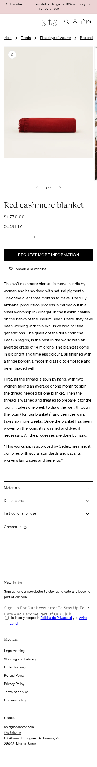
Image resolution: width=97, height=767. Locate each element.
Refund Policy (14, 676)
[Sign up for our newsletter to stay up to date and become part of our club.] (87, 608)
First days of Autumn (55, 38)
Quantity (13, 227)
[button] (6, 22)
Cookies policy (15, 700)
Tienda (26, 38)
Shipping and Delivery (20, 659)
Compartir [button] (12, 527)
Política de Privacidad (56, 618)
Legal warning (14, 651)
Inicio (8, 38)
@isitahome (12, 732)
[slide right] (60, 187)
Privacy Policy (14, 684)
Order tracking (15, 667)
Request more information (48, 255)
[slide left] (37, 187)
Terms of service (16, 692)
